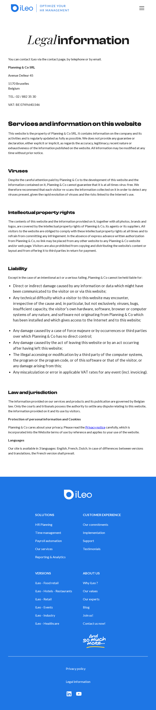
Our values (90, 591)
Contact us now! (94, 623)
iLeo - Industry (45, 615)
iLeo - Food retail (46, 583)
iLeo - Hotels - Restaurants (53, 591)
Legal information (78, 681)
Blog (86, 607)
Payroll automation (48, 541)
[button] (141, 8)
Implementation (94, 532)
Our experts (91, 599)
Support (88, 541)
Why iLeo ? (90, 583)
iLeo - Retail (43, 599)
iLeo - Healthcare (47, 623)
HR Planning (43, 524)
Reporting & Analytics (50, 557)
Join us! (88, 615)
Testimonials (92, 549)
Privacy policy (76, 668)
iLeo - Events (44, 607)
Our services (44, 549)
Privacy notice (95, 427)
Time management (48, 532)
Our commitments (95, 524)
